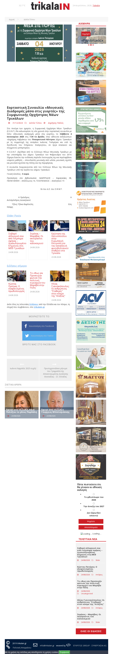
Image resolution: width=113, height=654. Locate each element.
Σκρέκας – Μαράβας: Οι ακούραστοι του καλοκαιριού (89, 616)
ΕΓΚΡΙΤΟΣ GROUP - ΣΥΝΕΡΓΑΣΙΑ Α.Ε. (90, 645)
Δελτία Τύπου (35, 123)
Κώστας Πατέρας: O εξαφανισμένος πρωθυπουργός (87, 569)
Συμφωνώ (64, 652)
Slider (98, 560)
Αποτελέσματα (90, 527)
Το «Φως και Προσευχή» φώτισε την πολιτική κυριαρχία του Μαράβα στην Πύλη (89, 584)
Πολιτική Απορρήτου (22, 647)
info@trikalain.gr (47, 645)
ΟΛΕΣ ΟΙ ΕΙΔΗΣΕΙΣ (91, 631)
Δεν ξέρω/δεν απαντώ (94, 514)
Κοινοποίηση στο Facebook (41, 326)
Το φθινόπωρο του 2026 (93, 498)
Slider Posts (14, 215)
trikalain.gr (39, 307)
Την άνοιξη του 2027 (93, 506)
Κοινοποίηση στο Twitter (42, 335)
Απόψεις (99, 575)
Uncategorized (87, 593)
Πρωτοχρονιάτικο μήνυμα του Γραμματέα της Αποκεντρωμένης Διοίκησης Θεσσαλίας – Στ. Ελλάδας (55, 372)
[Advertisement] (39, 83)
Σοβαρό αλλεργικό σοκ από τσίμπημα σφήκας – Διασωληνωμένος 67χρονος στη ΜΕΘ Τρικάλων (89, 552)
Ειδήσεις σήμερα (17, 265)
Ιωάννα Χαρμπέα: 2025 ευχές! (23, 368)
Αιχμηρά (86, 34)
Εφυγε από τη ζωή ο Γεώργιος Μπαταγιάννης (55, 411)
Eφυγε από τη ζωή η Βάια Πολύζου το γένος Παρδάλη (21, 411)
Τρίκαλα (96, 5)
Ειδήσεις (33, 304)
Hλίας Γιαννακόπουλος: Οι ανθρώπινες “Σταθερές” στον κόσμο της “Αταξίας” (90, 602)
